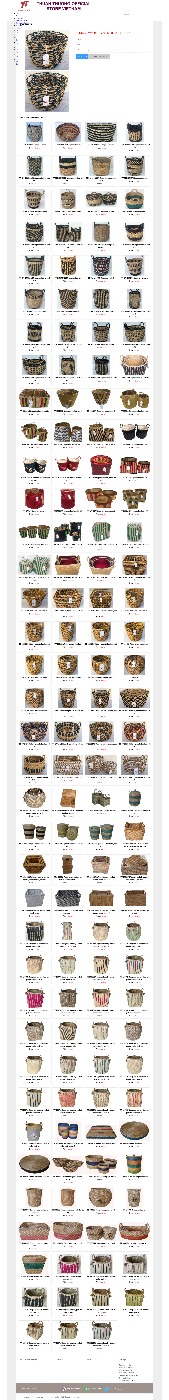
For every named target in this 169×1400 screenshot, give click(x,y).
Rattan (18, 28)
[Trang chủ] (53, 12)
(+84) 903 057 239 (73, 1389)
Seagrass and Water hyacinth (129, 1375)
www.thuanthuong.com (33, 1397)
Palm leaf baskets (125, 1370)
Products (19, 18)
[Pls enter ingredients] (150, 14)
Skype (98, 50)
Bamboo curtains (22, 21)
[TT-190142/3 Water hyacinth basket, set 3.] (47, 70)
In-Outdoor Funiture (126, 1373)
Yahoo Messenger (115, 50)
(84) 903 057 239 (94, 1389)
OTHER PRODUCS (127, 1380)
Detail (34, 151)
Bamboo (19, 25)
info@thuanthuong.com (69, 1397)
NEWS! (59, 1360)
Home (18, 13)
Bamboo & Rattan (22, 23)
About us (19, 16)
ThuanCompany (115, 1389)
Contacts (88, 1360)
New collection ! (125, 1378)
